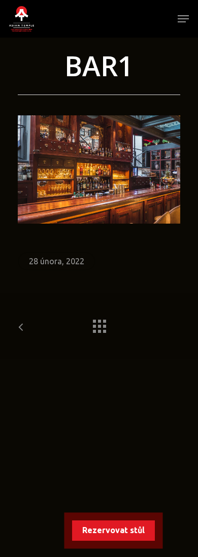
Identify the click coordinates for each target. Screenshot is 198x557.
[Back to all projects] (99, 324)
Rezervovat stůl (113, 530)
